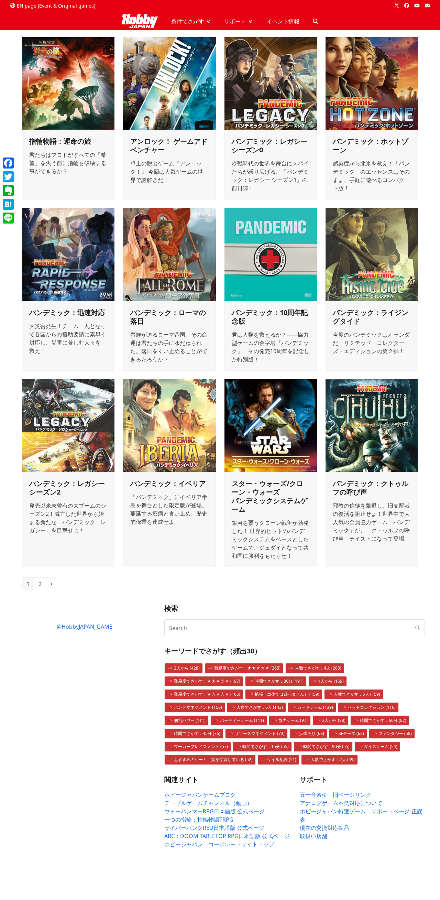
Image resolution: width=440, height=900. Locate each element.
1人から (331, 681)
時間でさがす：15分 (265, 746)
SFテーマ (351, 733)
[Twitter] (8, 177)
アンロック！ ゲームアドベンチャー (169, 145)
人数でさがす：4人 (318, 668)
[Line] (8, 218)
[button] (315, 21)
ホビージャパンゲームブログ (200, 795)
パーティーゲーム (242, 720)
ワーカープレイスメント (201, 746)
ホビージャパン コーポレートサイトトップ (219, 844)
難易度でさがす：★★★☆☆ (207, 681)
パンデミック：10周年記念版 (270, 317)
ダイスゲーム (380, 746)
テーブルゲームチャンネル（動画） (208, 803)
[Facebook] (8, 163)
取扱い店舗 (313, 836)
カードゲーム (315, 707)
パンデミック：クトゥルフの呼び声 (370, 488)
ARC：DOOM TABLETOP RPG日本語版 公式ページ (226, 836)
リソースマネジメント (260, 733)
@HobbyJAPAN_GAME (84, 626)
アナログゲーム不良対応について (341, 803)
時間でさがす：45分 (197, 733)
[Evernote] (8, 190)
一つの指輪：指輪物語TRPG (198, 819)
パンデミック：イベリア (168, 483)
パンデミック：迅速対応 (67, 312)
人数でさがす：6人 (259, 707)
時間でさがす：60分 (383, 720)
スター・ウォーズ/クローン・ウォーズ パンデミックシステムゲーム (269, 496)
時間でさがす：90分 (326, 746)
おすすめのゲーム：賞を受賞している (213, 759)
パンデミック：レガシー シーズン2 (67, 488)
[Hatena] (8, 204)
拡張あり (311, 733)
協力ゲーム (293, 720)
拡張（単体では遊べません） (287, 694)
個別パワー (190, 720)
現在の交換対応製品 (324, 828)
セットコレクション (372, 707)
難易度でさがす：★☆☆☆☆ (207, 694)
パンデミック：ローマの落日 (168, 317)
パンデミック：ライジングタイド (370, 317)
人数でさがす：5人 (357, 694)
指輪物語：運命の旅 (60, 141)
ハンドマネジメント (198, 707)
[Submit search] (417, 628)
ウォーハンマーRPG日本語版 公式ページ (214, 811)
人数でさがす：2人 (333, 759)
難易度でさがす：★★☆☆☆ (247, 668)
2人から (187, 668)
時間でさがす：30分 (279, 681)
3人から (333, 720)
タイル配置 (281, 759)
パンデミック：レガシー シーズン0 (269, 145)
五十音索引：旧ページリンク (335, 795)
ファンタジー (395, 733)
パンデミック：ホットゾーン (370, 145)
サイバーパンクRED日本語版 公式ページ (214, 828)
